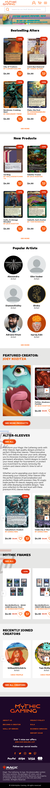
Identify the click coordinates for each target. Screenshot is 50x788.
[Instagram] (25, 753)
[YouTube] (30, 753)
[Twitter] (20, 753)
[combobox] (25, 9)
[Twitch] (35, 753)
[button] (46, 390)
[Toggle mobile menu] (45, 3)
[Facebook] (15, 753)
